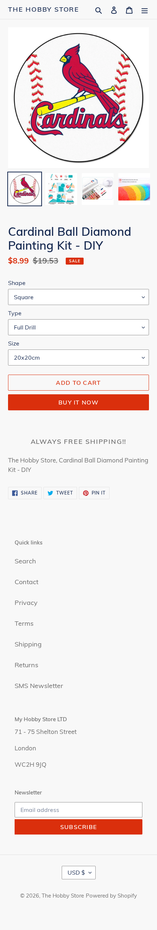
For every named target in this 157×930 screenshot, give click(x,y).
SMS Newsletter (39, 685)
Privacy (26, 602)
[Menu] (144, 9)
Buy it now (78, 402)
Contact (26, 582)
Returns (26, 665)
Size (13, 343)
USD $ (76, 872)
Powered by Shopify (111, 895)
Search (25, 561)
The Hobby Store (43, 9)
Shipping (28, 644)
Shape (17, 282)
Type (15, 313)
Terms (24, 623)
